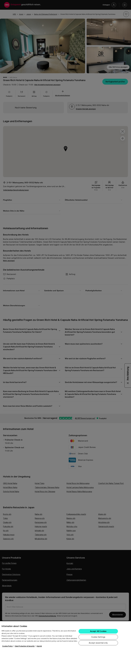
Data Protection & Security (25, 646)
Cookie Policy (7, 646)
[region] (65, 635)
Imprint (39, 646)
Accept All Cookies (98, 631)
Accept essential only (98, 643)
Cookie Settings (98, 637)
